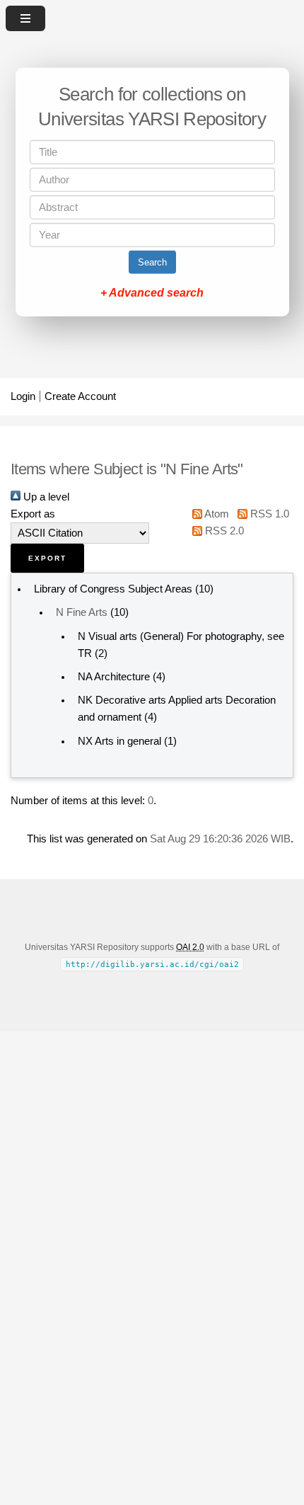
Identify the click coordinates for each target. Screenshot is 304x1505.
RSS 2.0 (223, 531)
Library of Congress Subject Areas (113, 589)
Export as (33, 514)
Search (152, 262)
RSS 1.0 (267, 514)
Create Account (80, 396)
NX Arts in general (119, 741)
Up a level (45, 497)
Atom (215, 514)
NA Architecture (114, 676)
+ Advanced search (152, 293)
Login (23, 396)
